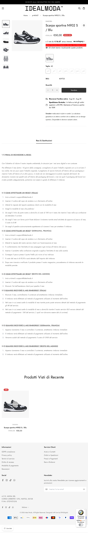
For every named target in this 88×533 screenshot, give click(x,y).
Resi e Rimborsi (49, 462)
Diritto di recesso (8, 462)
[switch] (81, 524)
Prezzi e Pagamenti (51, 458)
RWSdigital (64, 512)
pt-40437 (35, 15)
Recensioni (5, 469)
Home (26, 15)
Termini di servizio (8, 458)
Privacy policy (7, 455)
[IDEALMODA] (44, 8)
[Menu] (84, 510)
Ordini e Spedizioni (51, 455)
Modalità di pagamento (10, 465)
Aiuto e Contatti (49, 452)
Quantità (49, 85)
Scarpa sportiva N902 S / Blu (15, 427)
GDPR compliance (8, 452)
